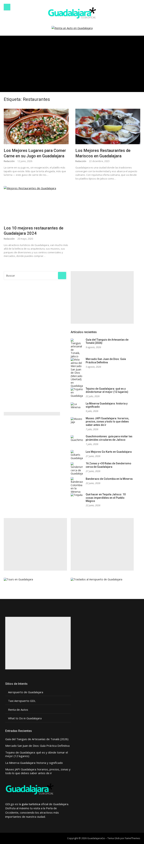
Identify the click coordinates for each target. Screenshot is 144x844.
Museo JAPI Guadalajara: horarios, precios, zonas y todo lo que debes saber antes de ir (107, 421)
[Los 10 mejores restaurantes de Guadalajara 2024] (36, 204)
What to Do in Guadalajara (25, 718)
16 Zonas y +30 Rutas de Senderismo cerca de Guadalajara (108, 465)
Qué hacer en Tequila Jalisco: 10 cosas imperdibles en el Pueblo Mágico (106, 497)
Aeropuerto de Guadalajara (25, 692)
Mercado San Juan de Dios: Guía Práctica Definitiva (106, 361)
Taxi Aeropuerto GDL (22, 701)
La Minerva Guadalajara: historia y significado (34, 763)
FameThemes (132, 838)
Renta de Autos (18, 709)
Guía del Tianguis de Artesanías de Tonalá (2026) (36, 739)
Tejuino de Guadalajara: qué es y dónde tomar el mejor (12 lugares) (107, 390)
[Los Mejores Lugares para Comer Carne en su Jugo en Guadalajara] (36, 126)
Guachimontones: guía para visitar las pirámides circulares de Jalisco (109, 438)
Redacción (9, 161)
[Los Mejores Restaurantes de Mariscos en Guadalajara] (107, 126)
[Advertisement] (72, 64)
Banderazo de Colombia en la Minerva (109, 478)
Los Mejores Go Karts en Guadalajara (109, 451)
